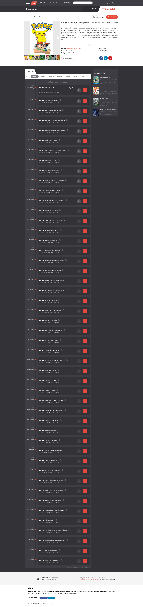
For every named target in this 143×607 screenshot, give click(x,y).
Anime (80, 48)
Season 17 (34, 76)
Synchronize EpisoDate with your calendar (89, 579)
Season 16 (43, 76)
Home (27, 17)
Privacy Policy (34, 605)
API (28, 605)
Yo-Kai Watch (103, 88)
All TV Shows (34, 17)
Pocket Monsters (105, 77)
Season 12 (76, 76)
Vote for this (68, 58)
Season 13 (67, 76)
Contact (52, 605)
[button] (58, 38)
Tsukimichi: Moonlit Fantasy (108, 109)
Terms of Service (44, 605)
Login (107, 3)
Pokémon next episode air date (72, 567)
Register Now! (112, 17)
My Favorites (66, 3)
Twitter (52, 597)
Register (114, 3)
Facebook (44, 597)
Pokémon (41, 17)
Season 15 (51, 76)
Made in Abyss (104, 98)
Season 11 (84, 76)
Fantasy (75, 48)
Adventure (69, 48)
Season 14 (59, 76)
